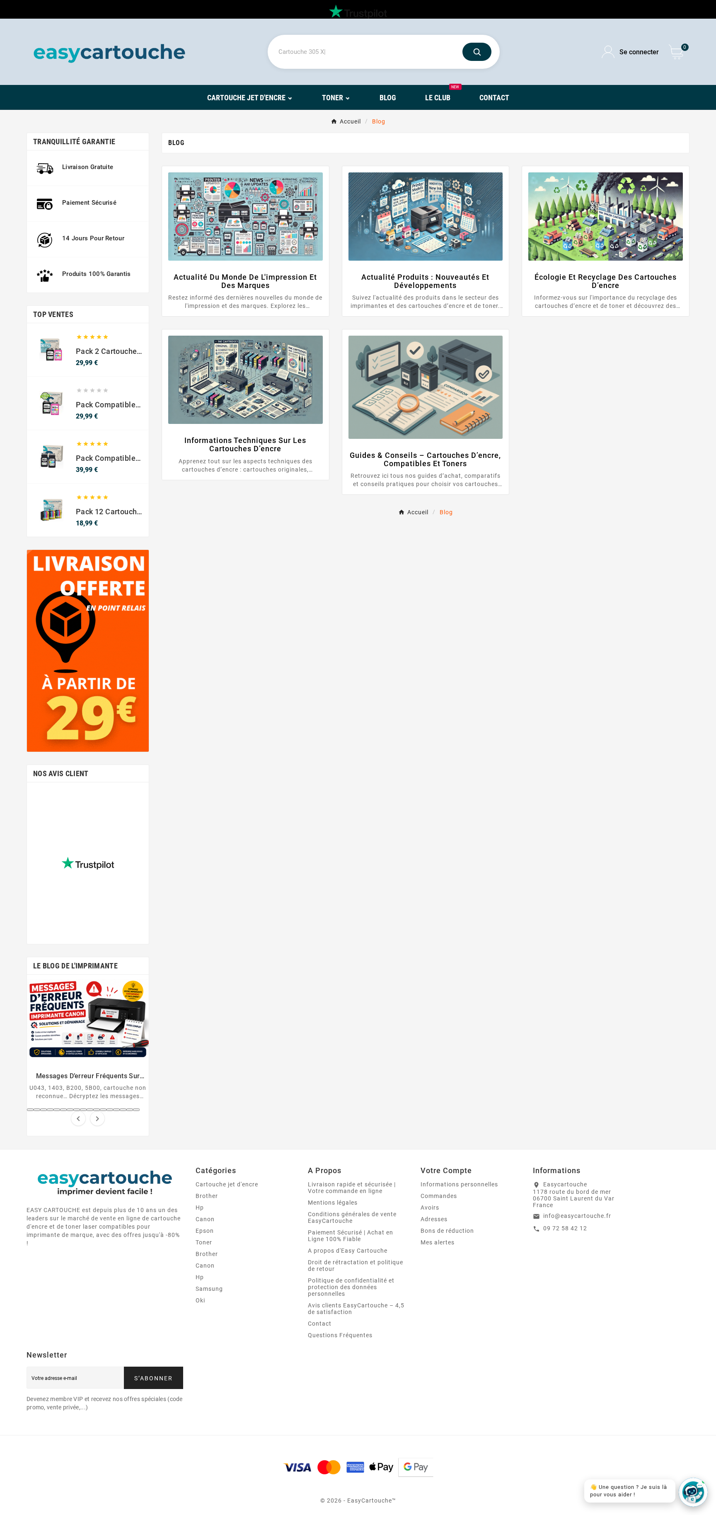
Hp (200, 1207)
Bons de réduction (447, 1230)
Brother (207, 1196)
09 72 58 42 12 (565, 1228)
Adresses (434, 1219)
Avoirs (430, 1207)
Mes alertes (438, 1242)
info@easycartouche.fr (577, 1215)
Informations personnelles (459, 1184)
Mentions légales (333, 1202)
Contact (319, 1323)
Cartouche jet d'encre (227, 1184)
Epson (205, 1230)
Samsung (209, 1288)
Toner (204, 1242)
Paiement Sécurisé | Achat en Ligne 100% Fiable (350, 1235)
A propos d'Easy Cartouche (347, 1250)
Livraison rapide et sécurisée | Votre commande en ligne (352, 1187)
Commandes (439, 1196)
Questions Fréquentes (340, 1335)
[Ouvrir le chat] (693, 1492)
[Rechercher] (476, 52)
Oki (200, 1300)
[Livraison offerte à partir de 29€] (88, 650)
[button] (30, 1109)
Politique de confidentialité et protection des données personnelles (351, 1287)
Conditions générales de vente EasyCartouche (352, 1217)
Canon (205, 1219)
